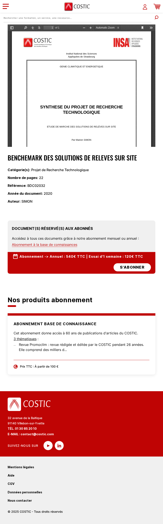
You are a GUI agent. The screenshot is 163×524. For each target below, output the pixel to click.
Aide (11, 475)
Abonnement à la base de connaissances (44, 244)
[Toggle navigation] (6, 6)
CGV (11, 483)
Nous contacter (20, 500)
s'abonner (132, 267)
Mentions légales (21, 467)
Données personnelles (25, 492)
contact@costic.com (37, 434)
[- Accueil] (78, 6)
